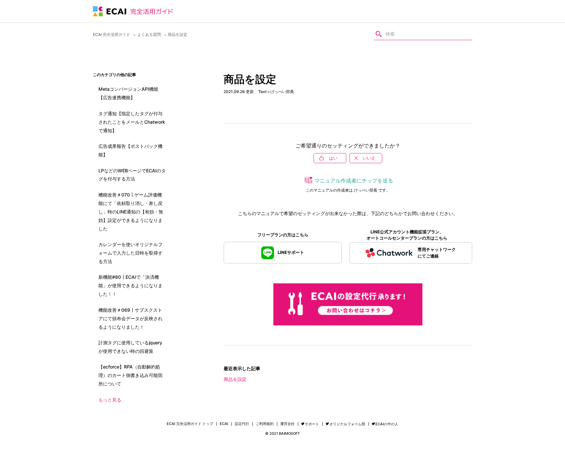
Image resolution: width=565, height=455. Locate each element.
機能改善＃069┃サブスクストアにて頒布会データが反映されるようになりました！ (130, 318)
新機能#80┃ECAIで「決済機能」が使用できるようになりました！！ (130, 285)
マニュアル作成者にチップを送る (354, 180)
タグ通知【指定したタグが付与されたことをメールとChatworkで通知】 (131, 122)
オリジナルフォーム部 (347, 424)
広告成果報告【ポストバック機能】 (130, 150)
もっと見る (109, 399)
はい (333, 158)
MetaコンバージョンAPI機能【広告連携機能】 (128, 93)
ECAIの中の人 (386, 424)
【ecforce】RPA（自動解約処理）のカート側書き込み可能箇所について (130, 375)
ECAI (224, 424)
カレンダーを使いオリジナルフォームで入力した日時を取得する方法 (130, 253)
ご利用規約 (265, 424)
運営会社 (287, 424)
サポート (312, 424)
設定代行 (242, 424)
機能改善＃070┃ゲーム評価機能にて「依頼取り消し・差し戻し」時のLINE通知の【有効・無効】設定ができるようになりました (130, 211)
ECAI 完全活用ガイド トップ (190, 424)
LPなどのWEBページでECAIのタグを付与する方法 (132, 175)
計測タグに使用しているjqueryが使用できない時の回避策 (130, 347)
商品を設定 (235, 379)
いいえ (369, 158)
